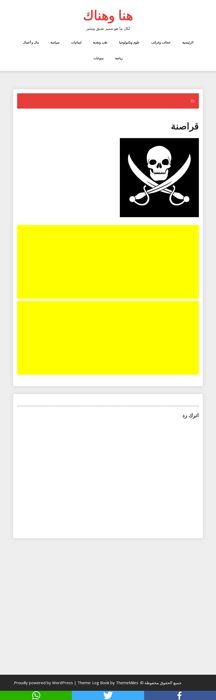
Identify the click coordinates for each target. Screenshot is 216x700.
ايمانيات (76, 42)
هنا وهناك (108, 15)
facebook (180, 695)
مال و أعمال (31, 42)
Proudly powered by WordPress (44, 682)
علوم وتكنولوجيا (129, 42)
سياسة (55, 42)
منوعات (99, 58)
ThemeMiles (127, 682)
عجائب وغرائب (161, 42)
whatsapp (36, 695)
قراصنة (185, 126)
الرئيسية (187, 42)
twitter (108, 695)
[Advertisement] (107, 262)
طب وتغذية (100, 42)
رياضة (119, 58)
